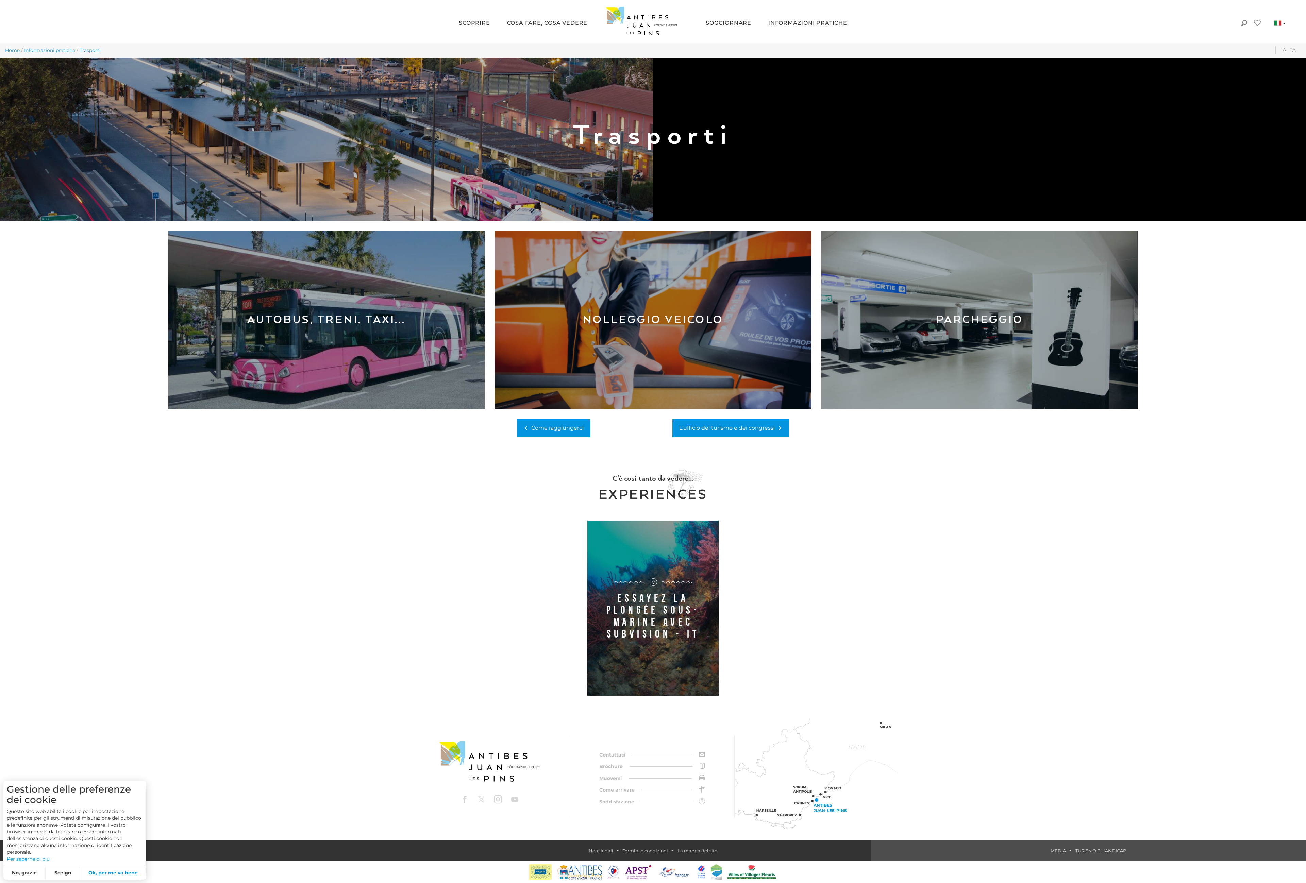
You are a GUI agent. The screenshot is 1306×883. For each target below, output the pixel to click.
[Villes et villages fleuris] (751, 872)
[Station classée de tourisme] (716, 872)
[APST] (638, 872)
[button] (474, 23)
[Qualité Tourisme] (613, 872)
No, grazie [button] (24, 873)
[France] (674, 872)
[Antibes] (579, 872)
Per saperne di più (28, 859)
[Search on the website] (1244, 24)
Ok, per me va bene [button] (113, 873)
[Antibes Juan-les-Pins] (489, 761)
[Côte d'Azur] (540, 872)
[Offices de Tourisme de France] (701, 872)
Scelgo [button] (62, 873)
